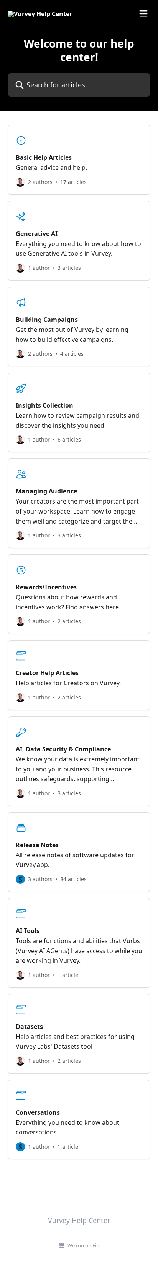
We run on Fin (83, 1245)
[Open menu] (143, 13)
